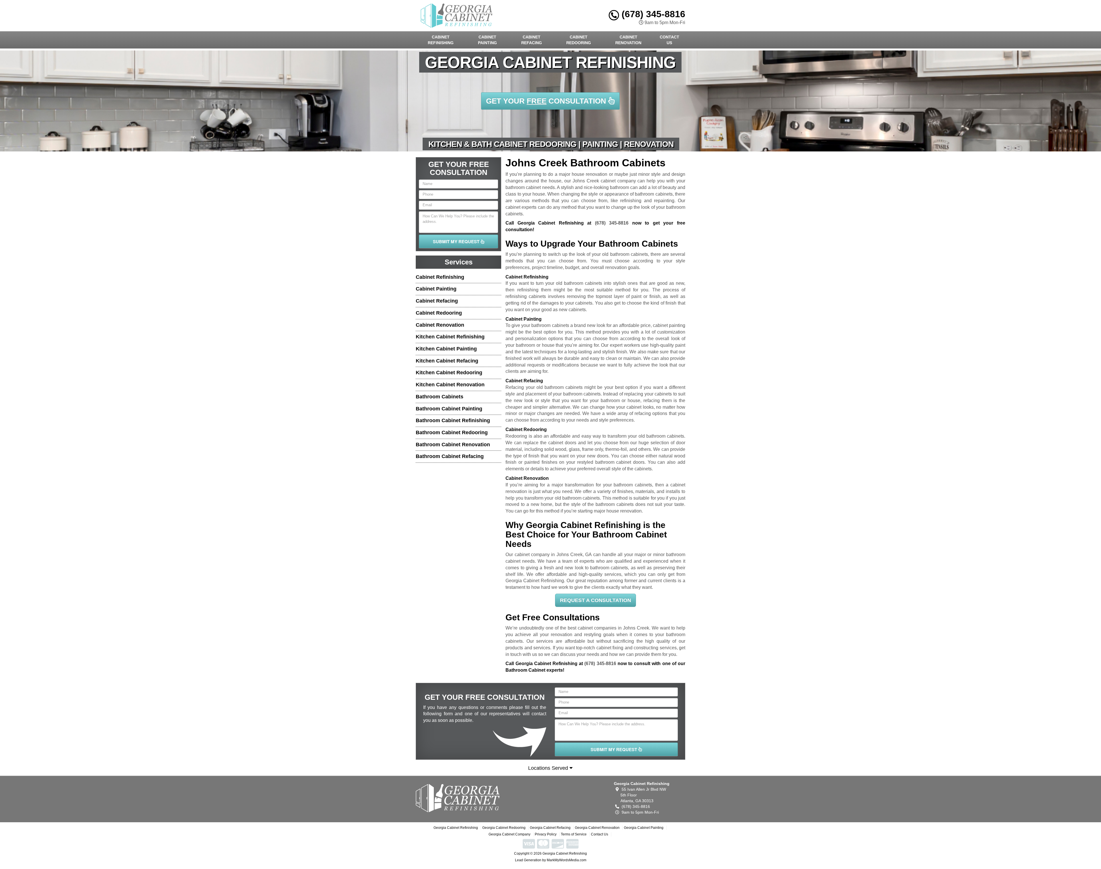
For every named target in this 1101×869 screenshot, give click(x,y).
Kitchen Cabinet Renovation (450, 384)
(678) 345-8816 (652, 14)
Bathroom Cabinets (439, 397)
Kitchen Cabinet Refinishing (450, 337)
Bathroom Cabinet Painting (449, 409)
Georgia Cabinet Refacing (550, 828)
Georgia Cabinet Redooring (504, 828)
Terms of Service (574, 834)
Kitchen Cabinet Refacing (447, 361)
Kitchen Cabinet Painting (446, 349)
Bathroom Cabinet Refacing (450, 456)
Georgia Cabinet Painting (643, 828)
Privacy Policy (546, 834)
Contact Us (669, 40)
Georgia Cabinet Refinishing (456, 828)
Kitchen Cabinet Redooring (449, 372)
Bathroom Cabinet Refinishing (453, 420)
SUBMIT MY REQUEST (457, 241)
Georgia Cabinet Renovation (597, 828)
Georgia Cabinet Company (509, 834)
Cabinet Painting (487, 40)
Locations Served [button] (548, 768)
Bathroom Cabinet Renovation (453, 444)
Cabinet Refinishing (441, 40)
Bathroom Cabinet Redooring (452, 432)
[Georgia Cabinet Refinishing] (458, 798)
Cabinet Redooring (578, 40)
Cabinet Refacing (531, 40)
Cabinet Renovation (628, 40)
